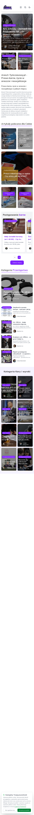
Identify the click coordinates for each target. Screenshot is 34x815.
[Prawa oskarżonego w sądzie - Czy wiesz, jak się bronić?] (17, 168)
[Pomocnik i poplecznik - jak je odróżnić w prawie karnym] (17, 289)
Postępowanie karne (9, 25)
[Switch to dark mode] (29, 7)
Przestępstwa (8, 288)
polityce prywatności (20, 806)
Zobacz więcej (17, 262)
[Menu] (21, 7)
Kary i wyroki (6, 385)
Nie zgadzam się (10, 810)
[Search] (25, 7)
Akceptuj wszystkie (24, 810)
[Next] (19, 257)
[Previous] (15, 257)
